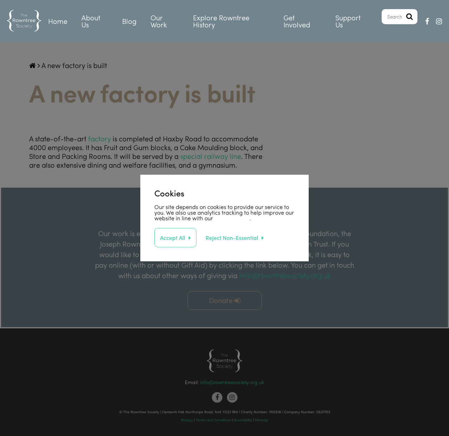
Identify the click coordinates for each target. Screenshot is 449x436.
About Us (90, 20)
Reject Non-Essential (232, 238)
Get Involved (296, 20)
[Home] (24, 21)
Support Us (348, 20)
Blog (129, 21)
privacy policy (231, 218)
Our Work (158, 20)
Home (57, 21)
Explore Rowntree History (221, 20)
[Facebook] (427, 21)
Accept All (172, 238)
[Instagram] (439, 21)
